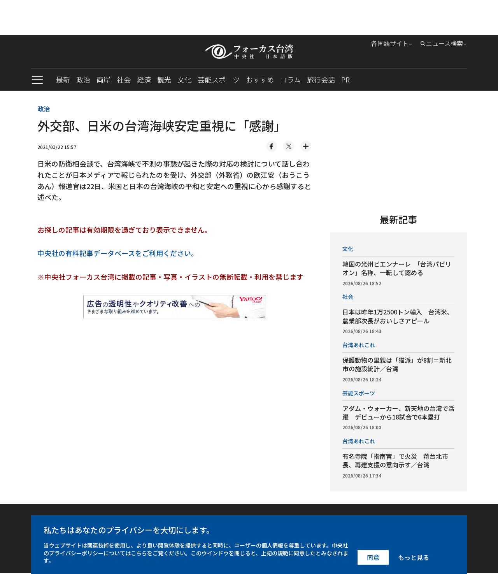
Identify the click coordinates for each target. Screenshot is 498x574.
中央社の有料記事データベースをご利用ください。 (117, 253)
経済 (144, 79)
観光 (164, 79)
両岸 (103, 79)
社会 (124, 79)
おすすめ (260, 79)
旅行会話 (321, 79)
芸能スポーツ (219, 79)
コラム (290, 79)
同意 (373, 557)
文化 (184, 79)
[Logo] (249, 51)
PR (345, 79)
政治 (83, 79)
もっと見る (413, 557)
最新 (63, 79)
